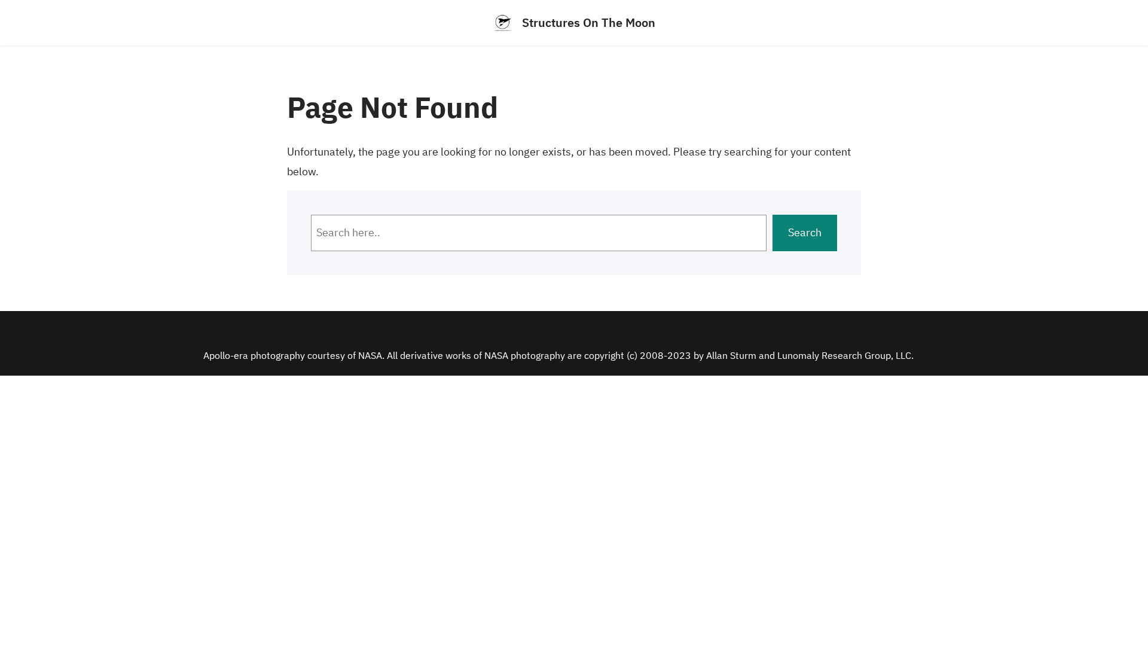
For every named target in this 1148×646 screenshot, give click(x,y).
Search (805, 232)
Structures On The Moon (588, 22)
